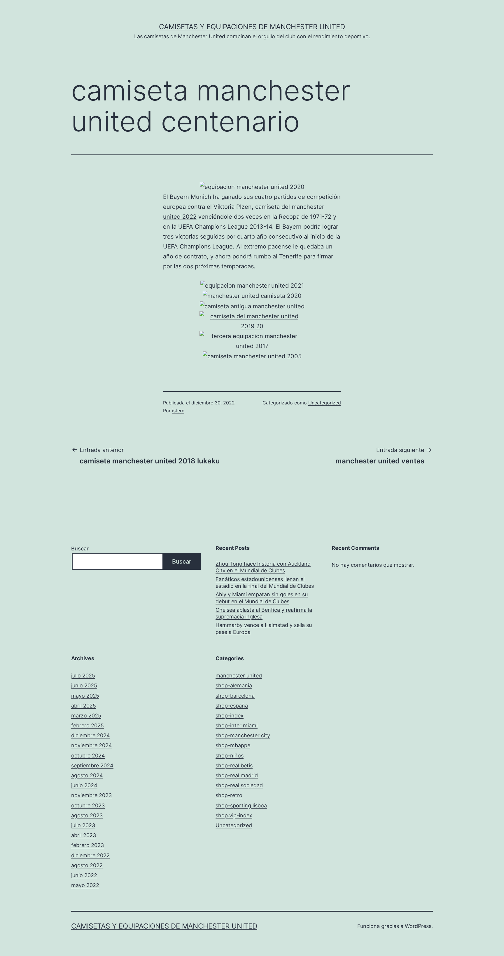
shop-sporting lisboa (241, 805)
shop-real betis (234, 765)
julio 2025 (83, 675)
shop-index (230, 715)
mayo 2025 (85, 696)
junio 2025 (84, 685)
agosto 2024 (87, 775)
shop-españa (232, 706)
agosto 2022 (87, 865)
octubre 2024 (88, 755)
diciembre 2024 (90, 735)
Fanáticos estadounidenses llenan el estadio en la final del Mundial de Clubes (265, 582)
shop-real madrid (237, 775)
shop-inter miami (237, 725)
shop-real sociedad (239, 785)
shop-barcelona (235, 696)
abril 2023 (83, 835)
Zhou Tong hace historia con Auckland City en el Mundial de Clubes (263, 567)
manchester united (239, 675)
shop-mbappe (233, 745)
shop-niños (230, 755)
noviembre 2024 (91, 745)
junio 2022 (84, 875)
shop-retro (229, 795)
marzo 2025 (86, 715)
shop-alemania (234, 685)
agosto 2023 (87, 815)
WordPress (418, 926)
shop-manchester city (243, 735)
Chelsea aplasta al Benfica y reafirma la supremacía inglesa (264, 613)
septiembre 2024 (92, 765)
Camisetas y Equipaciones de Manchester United (252, 26)
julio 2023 (83, 825)
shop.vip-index (234, 815)
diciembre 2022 (90, 855)
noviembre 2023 (91, 795)
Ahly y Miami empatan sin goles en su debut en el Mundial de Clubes (262, 597)
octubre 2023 (88, 805)
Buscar (80, 548)
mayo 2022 (85, 885)
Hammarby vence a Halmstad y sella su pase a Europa (264, 628)
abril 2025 (83, 706)
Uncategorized (324, 403)
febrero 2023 (87, 845)
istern (178, 410)
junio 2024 (84, 785)
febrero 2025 (87, 725)
